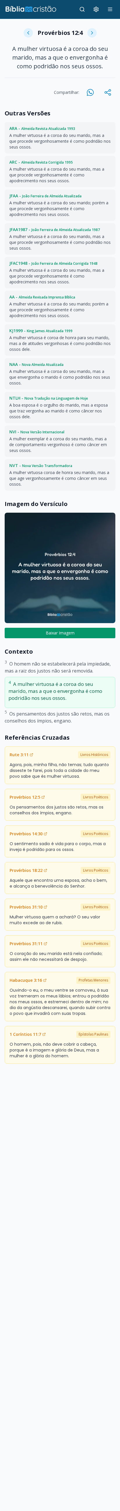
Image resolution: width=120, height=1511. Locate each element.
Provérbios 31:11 (26, 943)
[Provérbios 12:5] (92, 32)
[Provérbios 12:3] (28, 32)
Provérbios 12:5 (25, 797)
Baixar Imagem (60, 633)
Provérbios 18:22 (26, 870)
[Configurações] (96, 9)
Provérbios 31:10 (26, 907)
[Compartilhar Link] (107, 92)
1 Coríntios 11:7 (25, 1034)
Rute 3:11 (19, 754)
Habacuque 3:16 (26, 980)
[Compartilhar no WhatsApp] (90, 92)
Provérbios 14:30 (26, 833)
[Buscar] (82, 9)
